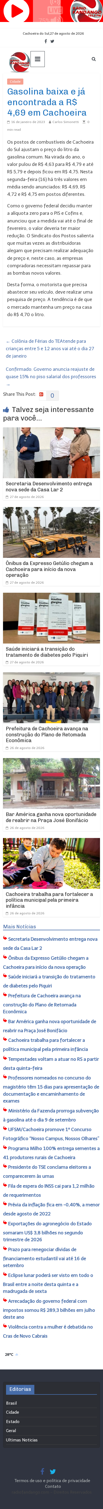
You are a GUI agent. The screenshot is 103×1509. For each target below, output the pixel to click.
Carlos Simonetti (65, 122)
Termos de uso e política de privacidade (53, 1480)
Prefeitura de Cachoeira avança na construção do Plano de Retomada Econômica (47, 735)
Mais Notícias (19, 927)
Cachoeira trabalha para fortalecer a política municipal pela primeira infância (49, 900)
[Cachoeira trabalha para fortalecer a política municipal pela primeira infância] (51, 841)
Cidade (15, 81)
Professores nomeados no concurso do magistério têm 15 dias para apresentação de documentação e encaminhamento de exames (51, 1089)
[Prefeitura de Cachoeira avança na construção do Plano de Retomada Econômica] (51, 676)
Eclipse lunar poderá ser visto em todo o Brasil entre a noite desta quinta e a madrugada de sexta (48, 1283)
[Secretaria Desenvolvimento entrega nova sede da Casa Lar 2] (51, 431)
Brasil (11, 1403)
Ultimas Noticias (39, 81)
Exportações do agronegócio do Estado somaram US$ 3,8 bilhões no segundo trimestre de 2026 (47, 1232)
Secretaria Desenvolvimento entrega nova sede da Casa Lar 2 (49, 487)
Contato (53, 1486)
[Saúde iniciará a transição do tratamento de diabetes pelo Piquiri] (51, 596)
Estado (13, 1421)
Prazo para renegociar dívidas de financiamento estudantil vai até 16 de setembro (44, 1257)
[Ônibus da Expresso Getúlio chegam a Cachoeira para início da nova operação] (51, 510)
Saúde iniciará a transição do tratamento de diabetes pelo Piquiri (47, 652)
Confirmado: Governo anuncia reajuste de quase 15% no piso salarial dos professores (51, 376)
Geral (11, 1430)
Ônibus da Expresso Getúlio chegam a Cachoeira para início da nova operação (49, 569)
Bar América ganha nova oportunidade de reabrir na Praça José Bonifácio (51, 817)
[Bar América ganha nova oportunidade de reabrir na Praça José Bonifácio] (51, 761)
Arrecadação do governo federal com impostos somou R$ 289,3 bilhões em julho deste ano (49, 1309)
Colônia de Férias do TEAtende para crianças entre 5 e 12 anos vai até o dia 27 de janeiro (50, 348)
